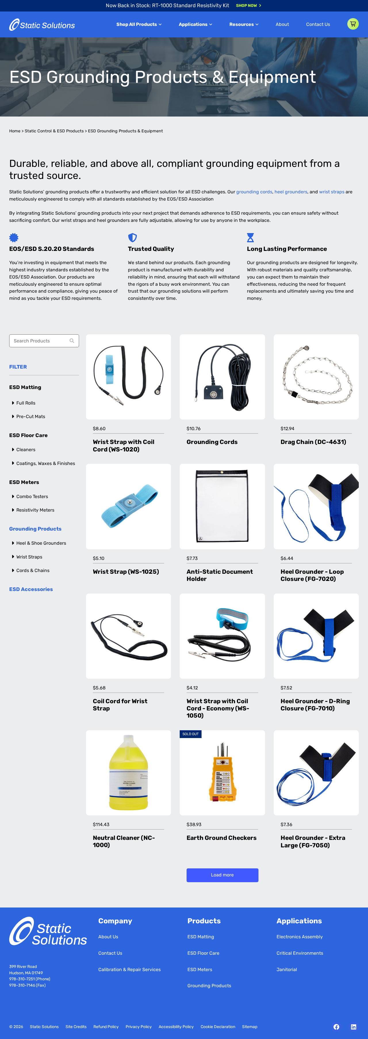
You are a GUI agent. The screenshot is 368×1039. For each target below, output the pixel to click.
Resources (241, 24)
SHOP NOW (246, 5)
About (282, 24)
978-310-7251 (22, 979)
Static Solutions (44, 1026)
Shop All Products (136, 24)
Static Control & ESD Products (54, 131)
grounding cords (254, 192)
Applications (193, 24)
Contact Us (318, 24)
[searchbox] (44, 340)
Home (14, 131)
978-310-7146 (22, 985)
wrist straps (331, 192)
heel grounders (291, 192)
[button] (353, 24)
